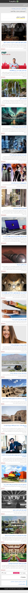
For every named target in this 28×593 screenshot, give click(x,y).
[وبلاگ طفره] (14, 1)
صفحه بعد (16, 573)
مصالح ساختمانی (22, 584)
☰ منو (25, 5)
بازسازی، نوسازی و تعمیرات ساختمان (18, 581)
